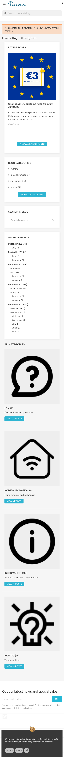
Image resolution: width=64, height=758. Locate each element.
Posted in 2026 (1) (17, 243)
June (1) (16, 268)
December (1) (18, 308)
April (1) (16, 272)
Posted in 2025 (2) (17, 252)
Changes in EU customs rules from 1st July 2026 (30, 105)
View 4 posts (14, 501)
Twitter (5, 716)
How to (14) (15, 187)
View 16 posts (14, 583)
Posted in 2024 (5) (17, 264)
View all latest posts (32, 143)
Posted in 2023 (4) (17, 284)
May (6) (16, 331)
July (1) (15, 247)
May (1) (15, 256)
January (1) (17, 300)
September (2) (19, 320)
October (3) (18, 316)
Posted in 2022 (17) (18, 304)
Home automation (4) (20, 174)
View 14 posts (14, 418)
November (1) (18, 312)
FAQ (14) (14, 168)
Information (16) (18, 181)
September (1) (19, 288)
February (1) (18, 260)
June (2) (16, 327)
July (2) (15, 324)
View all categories (32, 194)
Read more (13, 124)
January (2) (17, 280)
